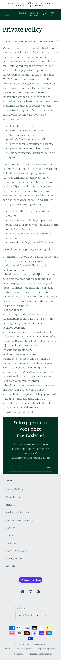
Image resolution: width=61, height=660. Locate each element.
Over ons (11, 543)
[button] (7, 14)
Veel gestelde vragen (18, 512)
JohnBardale (36, 242)
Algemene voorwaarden (19, 520)
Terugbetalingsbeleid (45, 648)
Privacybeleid (19, 654)
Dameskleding (14, 489)
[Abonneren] (48, 467)
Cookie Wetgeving (16, 550)
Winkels (10, 566)
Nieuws (10, 535)
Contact (10, 527)
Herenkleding (14, 497)
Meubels (11, 504)
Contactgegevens (24, 648)
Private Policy (14, 558)
